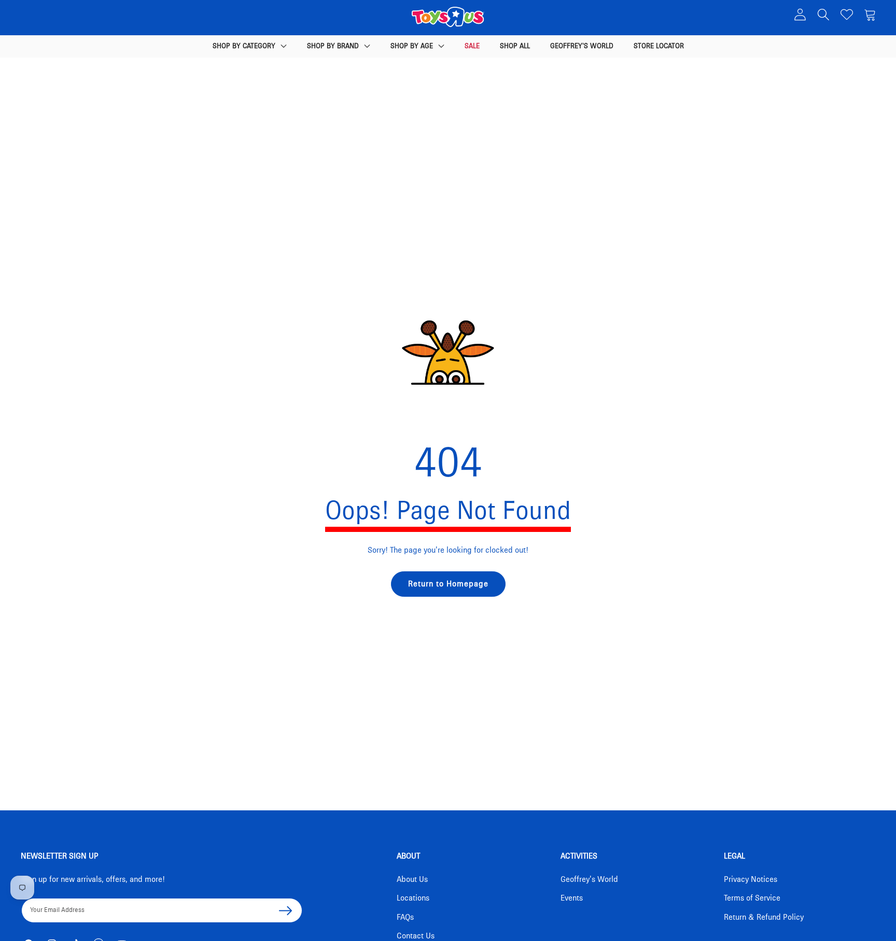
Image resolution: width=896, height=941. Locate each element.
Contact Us (416, 936)
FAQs (405, 917)
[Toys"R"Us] (448, 19)
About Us (412, 879)
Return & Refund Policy (764, 917)
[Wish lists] (846, 14)
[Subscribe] (285, 910)
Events (572, 898)
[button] (823, 14)
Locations (413, 898)
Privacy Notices (750, 879)
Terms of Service (752, 898)
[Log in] (799, 14)
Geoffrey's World (589, 879)
